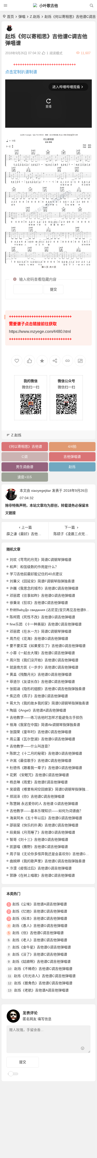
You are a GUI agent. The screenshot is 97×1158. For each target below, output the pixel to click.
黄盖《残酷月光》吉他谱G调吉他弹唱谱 (41, 674)
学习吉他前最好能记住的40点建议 (36, 574)
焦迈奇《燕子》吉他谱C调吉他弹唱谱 (39, 696)
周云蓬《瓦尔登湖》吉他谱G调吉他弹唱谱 (42, 739)
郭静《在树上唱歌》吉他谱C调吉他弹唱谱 (42, 875)
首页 (10, 17)
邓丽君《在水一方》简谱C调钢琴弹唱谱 (40, 631)
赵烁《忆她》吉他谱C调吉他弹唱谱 (39, 911)
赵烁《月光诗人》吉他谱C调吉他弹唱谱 (45, 976)
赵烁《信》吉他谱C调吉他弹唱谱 (38, 933)
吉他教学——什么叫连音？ (30, 746)
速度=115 (24, 477)
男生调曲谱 (24, 467)
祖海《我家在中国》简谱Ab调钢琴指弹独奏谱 (45, 725)
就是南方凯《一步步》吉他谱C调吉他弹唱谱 (44, 667)
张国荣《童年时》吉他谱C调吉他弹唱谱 (40, 732)
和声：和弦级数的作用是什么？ (34, 567)
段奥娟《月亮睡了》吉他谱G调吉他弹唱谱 (42, 832)
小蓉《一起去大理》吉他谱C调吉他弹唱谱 (42, 653)
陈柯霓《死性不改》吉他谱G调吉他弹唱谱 (42, 617)
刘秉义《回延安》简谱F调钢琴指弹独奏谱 (42, 581)
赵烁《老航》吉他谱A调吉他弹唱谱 (41, 990)
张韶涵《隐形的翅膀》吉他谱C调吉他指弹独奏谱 (47, 689)
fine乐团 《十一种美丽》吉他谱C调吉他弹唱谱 (46, 624)
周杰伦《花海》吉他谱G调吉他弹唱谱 (39, 639)
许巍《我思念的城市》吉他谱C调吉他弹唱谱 (44, 588)
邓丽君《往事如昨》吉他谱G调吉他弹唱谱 (42, 595)
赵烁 (72, 467)
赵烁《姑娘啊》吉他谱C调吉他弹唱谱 (41, 961)
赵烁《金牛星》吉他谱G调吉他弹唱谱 (41, 947)
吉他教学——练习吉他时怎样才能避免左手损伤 (46, 717)
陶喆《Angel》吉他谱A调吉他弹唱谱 (38, 710)
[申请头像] (85, 1014)
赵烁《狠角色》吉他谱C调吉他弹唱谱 (43, 983)
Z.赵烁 (35, 17)
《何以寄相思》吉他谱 (24, 446)
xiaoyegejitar (41, 491)
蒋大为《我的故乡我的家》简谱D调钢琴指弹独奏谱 (49, 703)
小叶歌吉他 (48, 5)
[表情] (83, 1049)
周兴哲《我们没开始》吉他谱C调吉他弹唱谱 (44, 660)
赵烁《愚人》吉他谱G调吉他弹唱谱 (39, 926)
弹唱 (21, 17)
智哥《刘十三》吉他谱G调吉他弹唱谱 (39, 839)
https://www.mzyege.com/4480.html (40, 331)
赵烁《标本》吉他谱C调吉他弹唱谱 (39, 918)
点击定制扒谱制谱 (21, 72)
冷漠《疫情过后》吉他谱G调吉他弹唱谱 (41, 868)
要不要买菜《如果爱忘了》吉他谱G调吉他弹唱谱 (48, 646)
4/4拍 (72, 446)
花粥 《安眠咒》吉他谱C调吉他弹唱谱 (39, 775)
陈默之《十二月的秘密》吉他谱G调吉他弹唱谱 (46, 753)
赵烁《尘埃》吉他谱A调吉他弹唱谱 (39, 904)
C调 (25, 457)
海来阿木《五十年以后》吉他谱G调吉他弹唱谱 (46, 818)
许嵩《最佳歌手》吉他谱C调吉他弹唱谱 (40, 761)
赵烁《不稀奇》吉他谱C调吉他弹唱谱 (43, 969)
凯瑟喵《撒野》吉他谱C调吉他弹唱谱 (39, 847)
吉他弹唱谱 (72, 457)
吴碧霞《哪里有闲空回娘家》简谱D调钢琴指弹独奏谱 (51, 789)
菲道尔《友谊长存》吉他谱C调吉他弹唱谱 (42, 682)
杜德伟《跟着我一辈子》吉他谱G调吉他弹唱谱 (46, 768)
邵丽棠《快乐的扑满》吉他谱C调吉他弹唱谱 (44, 825)
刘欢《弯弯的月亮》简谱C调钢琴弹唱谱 (40, 560)
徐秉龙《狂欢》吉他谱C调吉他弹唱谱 (39, 603)
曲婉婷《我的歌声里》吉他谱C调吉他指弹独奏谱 (47, 861)
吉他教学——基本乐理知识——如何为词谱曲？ (46, 811)
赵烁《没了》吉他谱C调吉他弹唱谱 (39, 954)
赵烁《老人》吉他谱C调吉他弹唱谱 (39, 940)
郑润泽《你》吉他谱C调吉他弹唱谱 (37, 796)
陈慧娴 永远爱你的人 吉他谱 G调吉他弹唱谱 (44, 804)
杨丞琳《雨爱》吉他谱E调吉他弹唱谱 (39, 782)
